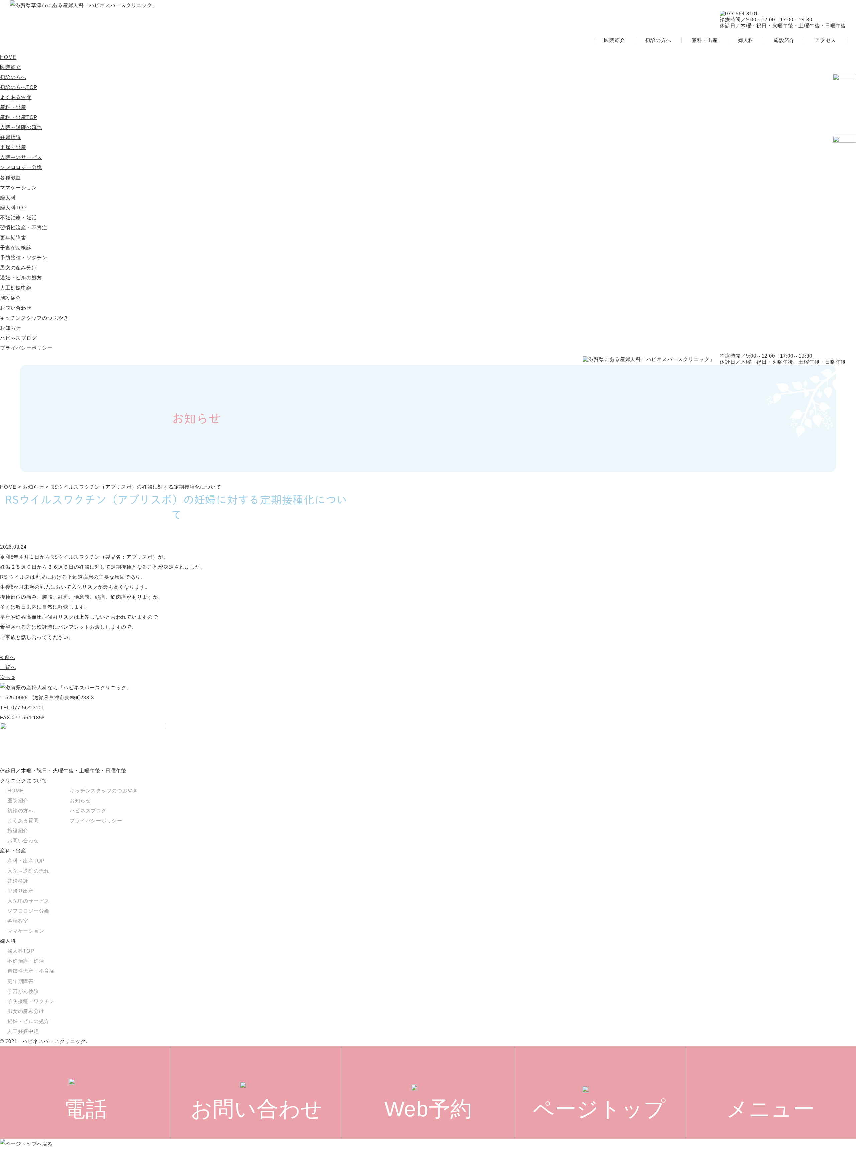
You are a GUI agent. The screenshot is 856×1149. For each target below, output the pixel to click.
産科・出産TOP (18, 117)
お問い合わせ (16, 308)
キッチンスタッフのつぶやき (34, 318)
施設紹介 (784, 40)
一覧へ (8, 667)
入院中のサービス (21, 157)
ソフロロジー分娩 (21, 167)
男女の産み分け (18, 267)
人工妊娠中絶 (16, 288)
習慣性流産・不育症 (23, 227)
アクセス (825, 40)
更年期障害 (13, 237)
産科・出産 (704, 40)
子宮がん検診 (16, 247)
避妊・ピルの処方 (21, 277)
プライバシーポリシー (26, 348)
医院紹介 (614, 40)
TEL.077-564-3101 (22, 707)
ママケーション (18, 187)
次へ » (7, 677)
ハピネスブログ (18, 338)
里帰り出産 (13, 147)
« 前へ (7, 657)
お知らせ (10, 328)
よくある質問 (16, 97)
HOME (8, 57)
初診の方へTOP (18, 87)
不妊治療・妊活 (18, 217)
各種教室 (10, 177)
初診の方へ (658, 40)
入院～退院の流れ (21, 127)
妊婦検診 (10, 137)
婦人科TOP (13, 207)
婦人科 (746, 40)
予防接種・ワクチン (23, 257)
